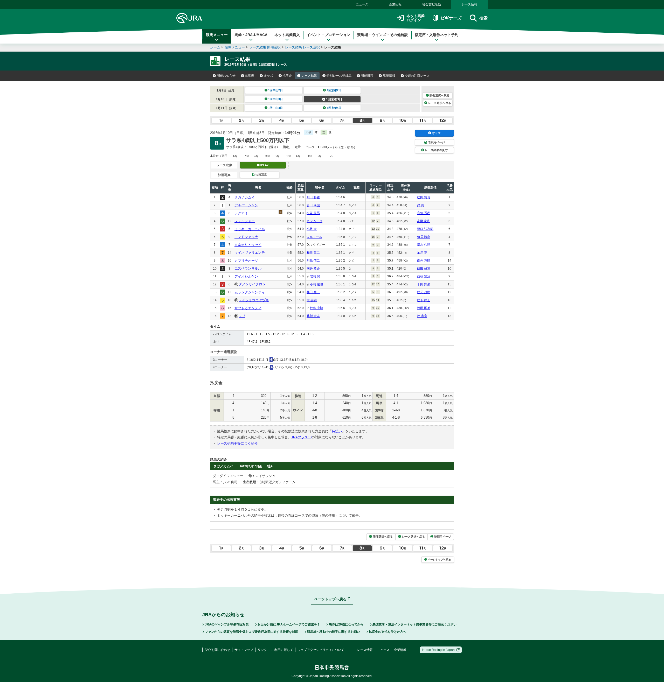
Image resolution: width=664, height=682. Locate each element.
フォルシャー (244, 221)
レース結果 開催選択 (265, 47)
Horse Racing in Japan (438, 650)
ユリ (242, 316)
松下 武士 (423, 300)
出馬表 (249, 76)
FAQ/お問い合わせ (217, 650)
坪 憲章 (422, 316)
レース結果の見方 (436, 150)
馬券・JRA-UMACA (250, 35)
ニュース (362, 4)
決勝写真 (261, 174)
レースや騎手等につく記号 (237, 443)
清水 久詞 (423, 245)
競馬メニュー (217, 35)
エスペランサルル (247, 268)
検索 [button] (483, 18)
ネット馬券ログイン (415, 18)
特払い (337, 431)
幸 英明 (312, 300)
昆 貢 (420, 205)
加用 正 (422, 253)
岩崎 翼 (315, 276)
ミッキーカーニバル (249, 229)
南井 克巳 (423, 260)
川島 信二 (313, 260)
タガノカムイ (244, 197)
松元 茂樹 (423, 292)
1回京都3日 (334, 99)
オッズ (268, 76)
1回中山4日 (275, 107)
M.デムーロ (314, 221)
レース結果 (309, 76)
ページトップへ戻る (439, 559)
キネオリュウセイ (247, 245)
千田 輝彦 (423, 284)
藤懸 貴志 (313, 316)
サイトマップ (243, 650)
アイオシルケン (246, 276)
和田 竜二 (313, 253)
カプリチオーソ (246, 261)
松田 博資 (423, 197)
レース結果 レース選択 (302, 47)
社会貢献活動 (431, 4)
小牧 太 (312, 229)
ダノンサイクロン (252, 284)
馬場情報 (389, 76)
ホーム (215, 47)
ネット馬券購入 (287, 35)
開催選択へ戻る (439, 95)
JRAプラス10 (301, 437)
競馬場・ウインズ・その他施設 (382, 35)
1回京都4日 (334, 107)
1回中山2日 (275, 90)
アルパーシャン (246, 205)
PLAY (264, 165)
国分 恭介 (313, 268)
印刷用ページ (436, 142)
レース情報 (469, 4)
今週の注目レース (417, 76)
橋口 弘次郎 (425, 229)
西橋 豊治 (423, 276)
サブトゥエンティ (247, 308)
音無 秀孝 (423, 213)
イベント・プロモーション (328, 35)
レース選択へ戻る (439, 102)
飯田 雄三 (423, 268)
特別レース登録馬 (339, 76)
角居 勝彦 (423, 237)
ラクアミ (241, 213)
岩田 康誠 (313, 205)
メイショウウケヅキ (254, 300)
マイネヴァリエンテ (249, 253)
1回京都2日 (334, 90)
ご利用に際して (282, 650)
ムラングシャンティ (249, 292)
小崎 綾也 (316, 284)
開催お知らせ (226, 76)
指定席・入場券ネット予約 (436, 35)
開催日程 (367, 76)
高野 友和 (423, 221)
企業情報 (395, 4)
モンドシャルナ (246, 237)
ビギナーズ (451, 18)
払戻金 (287, 76)
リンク (262, 650)
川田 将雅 (313, 197)
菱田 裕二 (313, 292)
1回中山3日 (275, 99)
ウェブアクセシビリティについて (321, 650)
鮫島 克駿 (316, 308)
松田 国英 (423, 308)
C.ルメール (314, 237)
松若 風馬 (313, 213)
